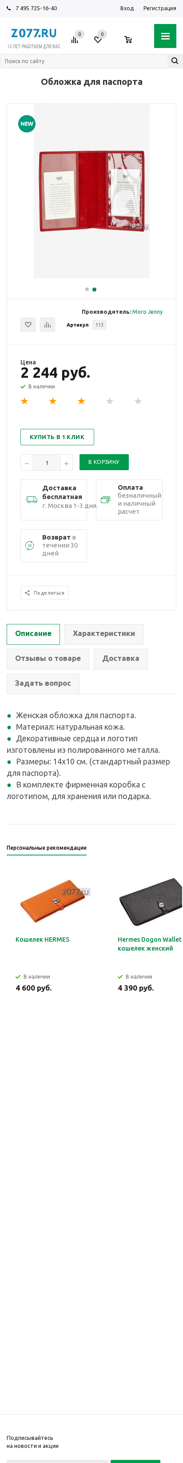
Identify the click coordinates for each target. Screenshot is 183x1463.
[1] (24, 401)
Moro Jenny (147, 311)
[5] (138, 401)
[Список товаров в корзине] (132, 43)
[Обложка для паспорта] (92, 276)
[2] (53, 401)
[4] (110, 401)
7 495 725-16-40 (36, 8)
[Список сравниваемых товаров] (76, 43)
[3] (81, 401)
